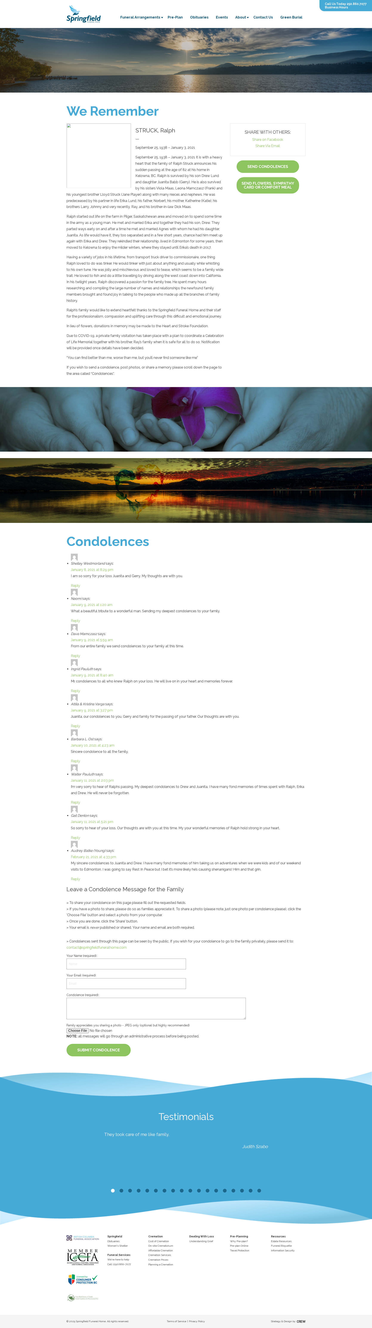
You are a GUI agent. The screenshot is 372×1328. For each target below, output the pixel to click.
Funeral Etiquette (281, 1245)
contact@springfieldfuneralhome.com (97, 947)
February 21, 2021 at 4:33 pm (93, 857)
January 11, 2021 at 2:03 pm (92, 780)
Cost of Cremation (158, 1241)
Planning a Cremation (160, 1264)
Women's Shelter (117, 1245)
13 (216, 1191)
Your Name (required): (82, 956)
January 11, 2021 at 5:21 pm (92, 822)
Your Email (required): (81, 975)
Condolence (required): (83, 995)
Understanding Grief (201, 1241)
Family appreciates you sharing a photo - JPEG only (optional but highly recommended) (128, 1025)
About (240, 17)
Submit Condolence (98, 1050)
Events (222, 17)
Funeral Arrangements (140, 17)
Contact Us (263, 17)
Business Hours (336, 7)
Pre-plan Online (239, 1245)
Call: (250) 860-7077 (119, 1264)
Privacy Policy (197, 1321)
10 (190, 1191)
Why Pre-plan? (239, 1241)
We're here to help (118, 1259)
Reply (75, 586)
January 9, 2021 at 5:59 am (92, 640)
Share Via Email (268, 146)
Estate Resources (281, 1241)
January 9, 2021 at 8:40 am (92, 675)
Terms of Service (176, 1321)
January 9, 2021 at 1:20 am (91, 605)
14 (224, 1191)
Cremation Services (159, 1255)
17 (250, 1191)
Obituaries (199, 17)
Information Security (283, 1250)
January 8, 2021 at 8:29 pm (92, 570)
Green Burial (291, 17)
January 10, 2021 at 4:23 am (92, 745)
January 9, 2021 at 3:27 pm (92, 710)
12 (207, 1191)
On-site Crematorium (160, 1245)
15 (233, 1191)
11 (199, 1191)
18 (259, 1191)
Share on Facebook (267, 140)
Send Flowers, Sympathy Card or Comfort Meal (268, 185)
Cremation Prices (158, 1259)
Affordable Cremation (160, 1250)
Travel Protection (239, 1250)
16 (242, 1191)
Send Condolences (267, 166)
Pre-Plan (175, 17)
